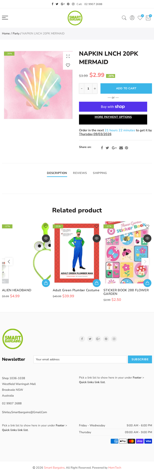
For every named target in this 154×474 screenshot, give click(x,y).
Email (121, 148)
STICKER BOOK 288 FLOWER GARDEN (126, 292)
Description (57, 173)
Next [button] (145, 261)
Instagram (114, 339)
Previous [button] (9, 261)
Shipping (100, 173)
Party (16, 33)
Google (114, 148)
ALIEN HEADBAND (16, 290)
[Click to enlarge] (68, 56)
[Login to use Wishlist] (68, 65)
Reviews (80, 173)
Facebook (102, 148)
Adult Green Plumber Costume (76, 290)
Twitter (107, 148)
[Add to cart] (46, 283)
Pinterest (126, 148)
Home (6, 33)
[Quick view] (46, 238)
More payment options (113, 117)
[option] (38, 85)
